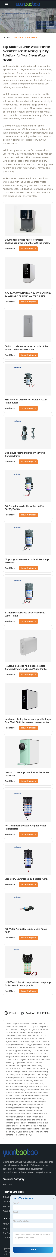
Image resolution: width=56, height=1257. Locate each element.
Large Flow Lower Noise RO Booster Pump (26, 879)
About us (7, 1224)
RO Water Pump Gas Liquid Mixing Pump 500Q (26, 930)
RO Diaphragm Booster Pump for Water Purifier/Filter (25, 827)
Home (10, 37)
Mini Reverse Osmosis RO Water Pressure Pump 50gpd (26, 401)
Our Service (9, 1237)
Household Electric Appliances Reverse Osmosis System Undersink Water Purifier (26, 667)
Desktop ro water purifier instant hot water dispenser (27, 774)
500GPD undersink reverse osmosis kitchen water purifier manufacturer (27, 348)
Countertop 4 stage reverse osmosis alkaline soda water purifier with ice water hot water (27, 243)
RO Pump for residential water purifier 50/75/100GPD (24, 507)
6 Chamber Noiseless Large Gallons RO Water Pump (25, 614)
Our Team (8, 1233)
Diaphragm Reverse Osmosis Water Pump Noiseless (27, 561)
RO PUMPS (8, 1184)
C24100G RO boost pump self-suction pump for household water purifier (28, 984)
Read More (10, 248)
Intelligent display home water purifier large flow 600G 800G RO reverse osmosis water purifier (28, 722)
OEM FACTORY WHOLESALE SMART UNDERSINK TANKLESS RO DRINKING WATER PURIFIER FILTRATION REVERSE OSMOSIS (28, 296)
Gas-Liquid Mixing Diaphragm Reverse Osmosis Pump (25, 454)
